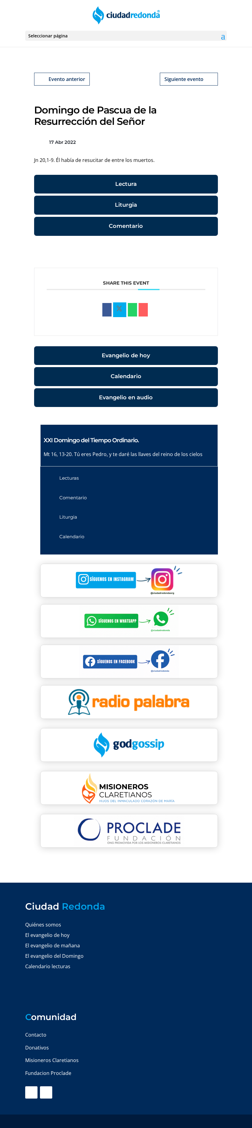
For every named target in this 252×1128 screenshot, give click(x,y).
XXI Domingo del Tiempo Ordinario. (91, 440)
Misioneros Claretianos (52, 1060)
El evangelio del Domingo (54, 956)
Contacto (35, 1034)
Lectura (126, 184)
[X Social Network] (119, 309)
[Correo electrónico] (143, 310)
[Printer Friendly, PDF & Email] (199, 253)
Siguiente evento (183, 79)
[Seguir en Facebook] (31, 1092)
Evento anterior (67, 79)
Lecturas (69, 478)
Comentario (126, 226)
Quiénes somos (43, 924)
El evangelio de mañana (52, 945)
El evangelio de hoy (47, 935)
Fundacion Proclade (48, 1073)
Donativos (37, 1047)
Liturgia (126, 204)
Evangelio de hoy (126, 355)
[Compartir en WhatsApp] (132, 310)
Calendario (126, 376)
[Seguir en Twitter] (46, 1092)
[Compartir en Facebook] (107, 310)
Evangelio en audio (126, 397)
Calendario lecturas (47, 966)
